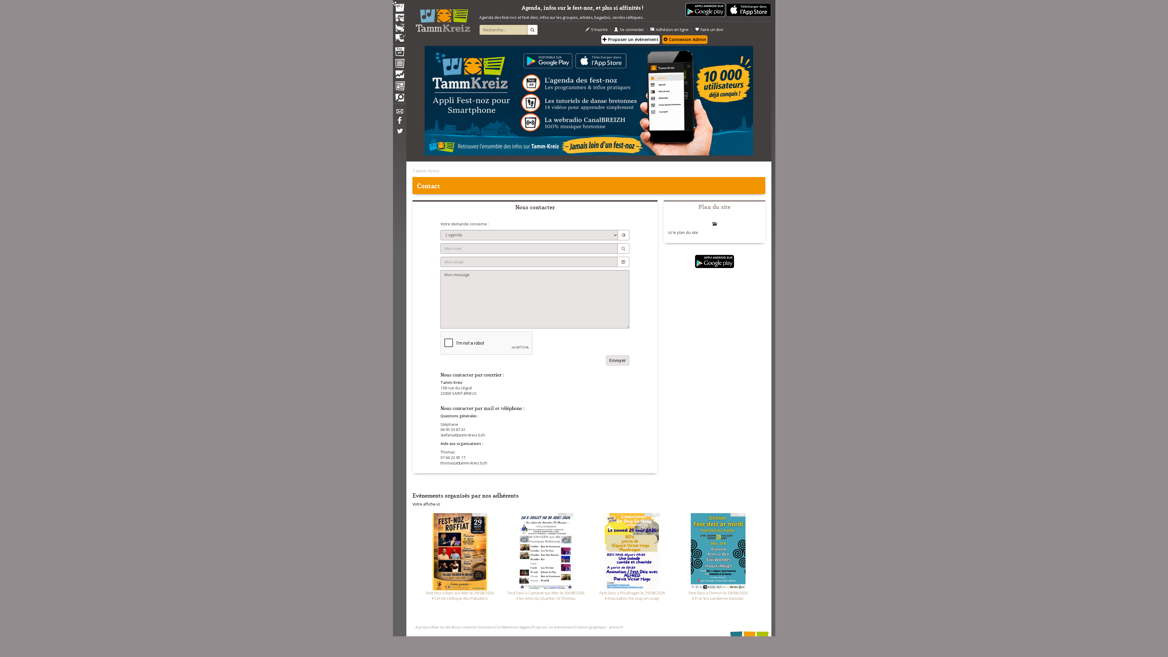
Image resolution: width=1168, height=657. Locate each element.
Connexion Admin (687, 39)
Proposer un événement (552, 627)
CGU (498, 627)
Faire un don (711, 29)
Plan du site (441, 627)
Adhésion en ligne (672, 29)
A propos (423, 627)
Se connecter (632, 29)
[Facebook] (399, 122)
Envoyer (617, 360)
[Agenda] (399, 53)
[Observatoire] (399, 75)
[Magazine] (399, 86)
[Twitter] (399, 134)
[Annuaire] (399, 64)
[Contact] (399, 113)
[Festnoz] (399, 7)
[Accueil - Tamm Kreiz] (442, 18)
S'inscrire (599, 29)
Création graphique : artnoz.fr (599, 627)
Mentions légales (517, 627)
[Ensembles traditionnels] (399, 36)
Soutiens (486, 627)
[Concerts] (399, 18)
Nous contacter (465, 627)
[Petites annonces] (399, 99)
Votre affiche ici (426, 504)
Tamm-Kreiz (426, 171)
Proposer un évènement (633, 39)
